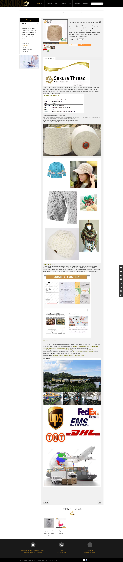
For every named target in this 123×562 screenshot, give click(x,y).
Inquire (73, 45)
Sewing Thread (25, 41)
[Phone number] (121, 283)
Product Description (49, 58)
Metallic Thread (25, 38)
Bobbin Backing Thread (27, 49)
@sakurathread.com (91, 552)
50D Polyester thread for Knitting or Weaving (60, 531)
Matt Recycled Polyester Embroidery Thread (31, 30)
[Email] (121, 275)
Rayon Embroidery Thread (28, 34)
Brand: (64, 55)
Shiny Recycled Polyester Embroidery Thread (31, 32)
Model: (45, 55)
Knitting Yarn (25, 45)
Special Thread (25, 43)
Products (23, 23)
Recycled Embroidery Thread (28, 28)
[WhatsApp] (121, 291)
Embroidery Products (26, 51)
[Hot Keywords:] (102, 3)
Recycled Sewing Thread (27, 26)
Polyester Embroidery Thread (28, 36)
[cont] (29, 62)
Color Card (24, 47)
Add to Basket (85, 45)
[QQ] (121, 267)
